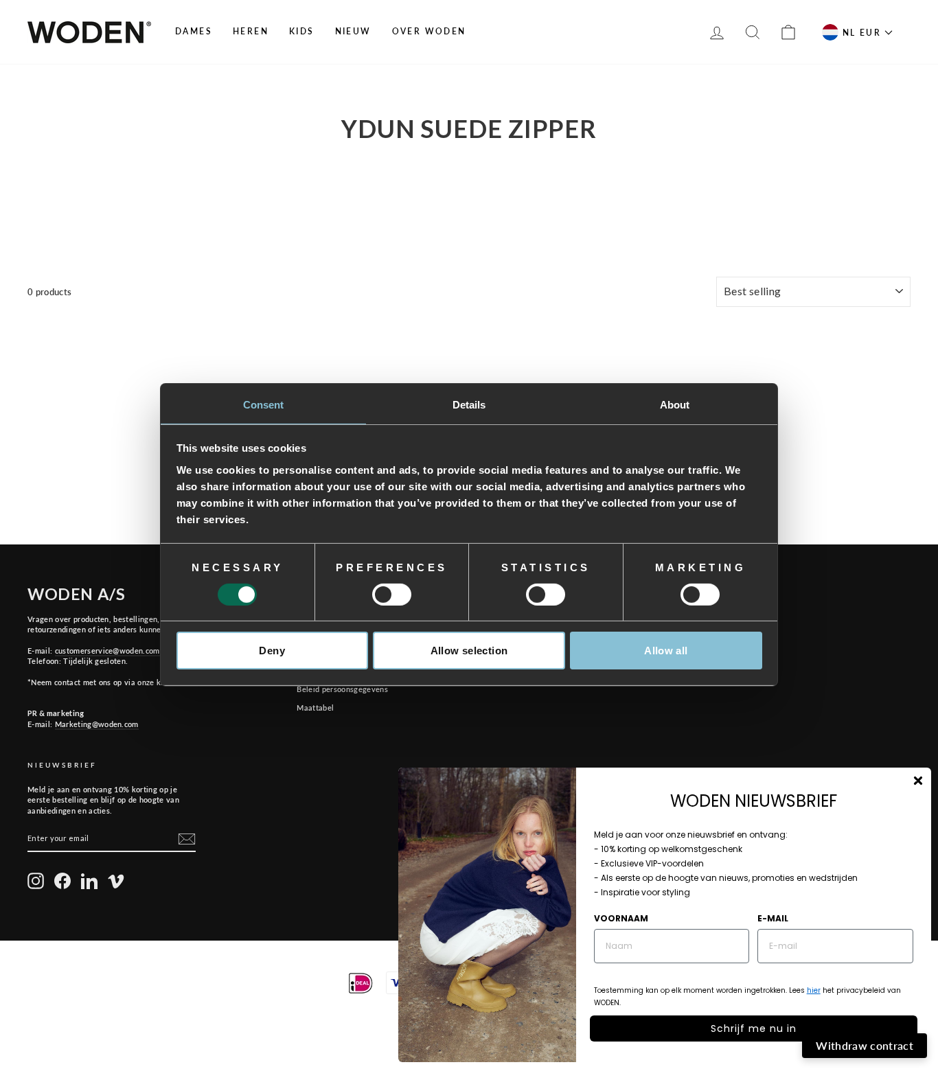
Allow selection (469, 650)
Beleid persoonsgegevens (342, 689)
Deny (272, 650)
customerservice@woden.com (107, 650)
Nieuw (353, 31)
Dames (193, 31)
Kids (301, 31)
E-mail (772, 918)
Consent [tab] (263, 404)
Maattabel (315, 707)
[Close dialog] (918, 780)
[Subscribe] (187, 839)
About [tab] (675, 404)
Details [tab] (469, 404)
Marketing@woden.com (97, 724)
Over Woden (429, 31)
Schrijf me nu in (754, 1028)
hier (814, 990)
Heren (250, 31)
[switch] (391, 595)
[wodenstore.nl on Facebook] (62, 881)
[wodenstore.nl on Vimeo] (116, 881)
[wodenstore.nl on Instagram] (35, 881)
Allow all (665, 650)
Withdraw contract (864, 1045)
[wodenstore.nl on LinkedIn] (89, 881)
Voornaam (621, 918)
